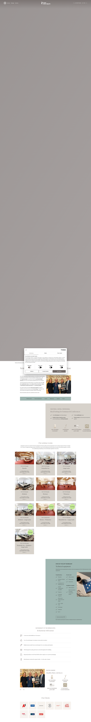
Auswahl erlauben (45, 371)
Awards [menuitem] (46, 398)
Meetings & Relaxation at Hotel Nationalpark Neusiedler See (24, 362)
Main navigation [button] (5, 3)
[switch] (39, 367)
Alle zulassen (59, 371)
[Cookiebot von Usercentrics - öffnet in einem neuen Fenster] (61, 350)
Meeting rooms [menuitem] (29, 398)
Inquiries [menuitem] (58, 398)
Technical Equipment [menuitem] (38, 398)
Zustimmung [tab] (31, 353)
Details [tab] (45, 353)
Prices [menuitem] (63, 398)
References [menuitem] (52, 398)
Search (87, 3)
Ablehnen (31, 371)
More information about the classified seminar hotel (29, 392)
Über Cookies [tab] (59, 353)
